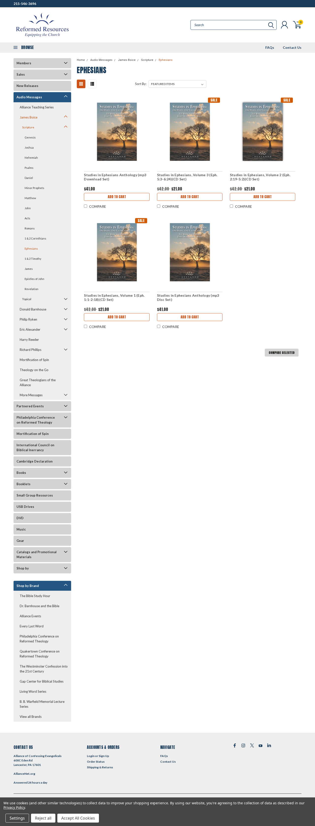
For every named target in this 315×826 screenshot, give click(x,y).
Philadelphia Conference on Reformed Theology (35, 419)
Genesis (30, 137)
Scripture (28, 127)
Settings (17, 818)
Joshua (29, 147)
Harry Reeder (29, 340)
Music (21, 529)
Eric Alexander (30, 329)
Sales (20, 74)
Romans (30, 228)
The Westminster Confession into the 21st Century (44, 668)
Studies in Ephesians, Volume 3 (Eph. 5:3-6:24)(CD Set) (187, 177)
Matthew (30, 198)
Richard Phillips (30, 350)
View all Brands (31, 717)
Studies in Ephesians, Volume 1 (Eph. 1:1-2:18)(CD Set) (114, 297)
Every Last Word (32, 626)
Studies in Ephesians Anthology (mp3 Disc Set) (188, 297)
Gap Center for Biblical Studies (41, 681)
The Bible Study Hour (35, 596)
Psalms (29, 167)
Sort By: (140, 84)
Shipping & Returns (100, 767)
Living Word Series (33, 691)
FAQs (269, 47)
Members (23, 63)
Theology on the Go (34, 370)
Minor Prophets (34, 187)
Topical (26, 299)
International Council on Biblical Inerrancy (35, 447)
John (28, 208)
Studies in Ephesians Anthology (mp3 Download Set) (115, 177)
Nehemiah (31, 157)
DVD (20, 518)
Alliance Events (30, 616)
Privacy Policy (14, 807)
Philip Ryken (28, 319)
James (29, 268)
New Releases (27, 86)
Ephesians (31, 248)
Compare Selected (282, 352)
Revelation (31, 289)
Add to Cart (117, 196)
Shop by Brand (27, 586)
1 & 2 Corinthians (35, 238)
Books (21, 473)
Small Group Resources (34, 495)
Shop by (22, 568)
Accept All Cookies (78, 818)
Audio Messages (29, 97)
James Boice (28, 117)
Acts (27, 218)
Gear (20, 541)
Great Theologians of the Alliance (38, 382)
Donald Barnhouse (33, 309)
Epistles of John (34, 278)
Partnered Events (30, 406)
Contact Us (292, 47)
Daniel (29, 177)
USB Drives (25, 507)
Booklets (23, 484)
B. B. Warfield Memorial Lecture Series (42, 704)
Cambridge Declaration (34, 461)
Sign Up (104, 756)
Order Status (96, 761)
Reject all (43, 818)
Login (90, 756)
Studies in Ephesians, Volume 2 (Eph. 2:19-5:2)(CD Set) (260, 177)
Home (81, 60)
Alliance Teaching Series (37, 107)
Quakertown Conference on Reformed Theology (40, 653)
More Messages (31, 395)
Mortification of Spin (34, 360)
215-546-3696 (25, 3)
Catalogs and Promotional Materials (36, 554)
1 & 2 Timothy (33, 258)
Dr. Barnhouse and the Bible (39, 606)
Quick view (117, 131)
